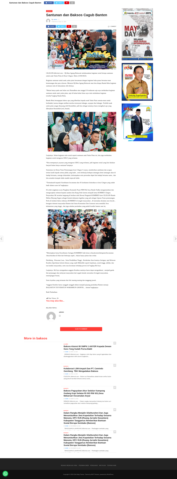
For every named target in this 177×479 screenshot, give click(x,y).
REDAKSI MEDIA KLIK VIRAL (69, 465)
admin (55, 19)
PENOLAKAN (94, 465)
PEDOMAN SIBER (84, 465)
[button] (5, 473)
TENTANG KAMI (111, 465)
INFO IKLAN (102, 465)
